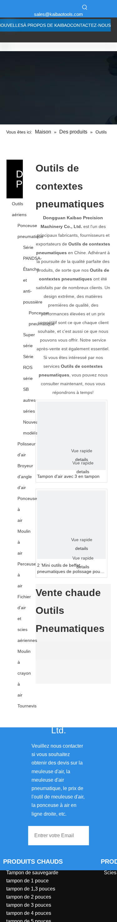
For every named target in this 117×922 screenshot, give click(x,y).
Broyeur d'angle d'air (25, 476)
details (82, 471)
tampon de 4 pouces (28, 913)
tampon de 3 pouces (28, 905)
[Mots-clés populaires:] (84, 7)
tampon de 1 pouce (27, 880)
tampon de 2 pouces (28, 897)
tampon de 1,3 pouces (30, 888)
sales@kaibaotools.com (58, 14)
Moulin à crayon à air (24, 673)
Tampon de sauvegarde (32, 872)
